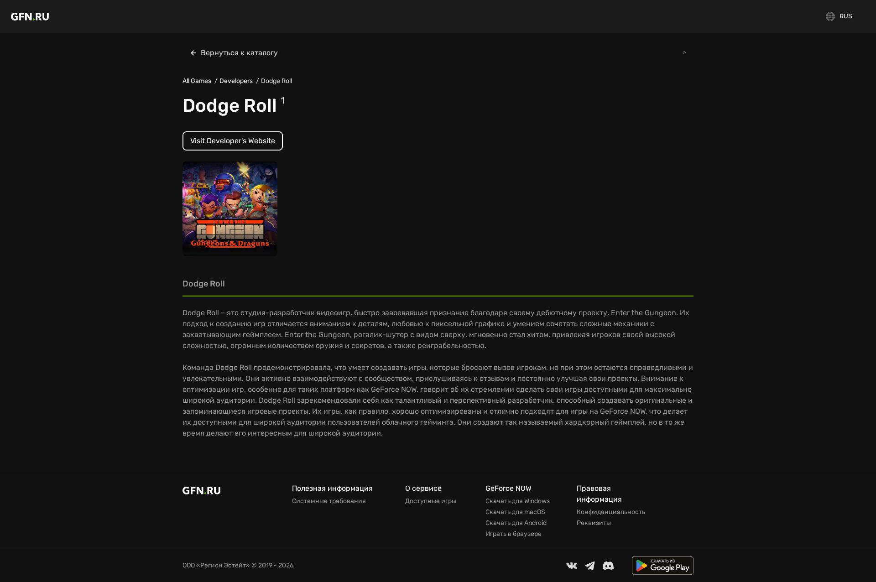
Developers (236, 81)
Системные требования (329, 501)
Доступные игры (430, 501)
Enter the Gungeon (219, 213)
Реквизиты (594, 523)
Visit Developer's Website (232, 140)
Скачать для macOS (515, 512)
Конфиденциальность (611, 512)
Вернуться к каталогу (239, 52)
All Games (196, 81)
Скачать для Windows (517, 501)
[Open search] (684, 53)
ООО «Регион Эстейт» (216, 565)
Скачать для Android (516, 523)
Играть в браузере (513, 534)
